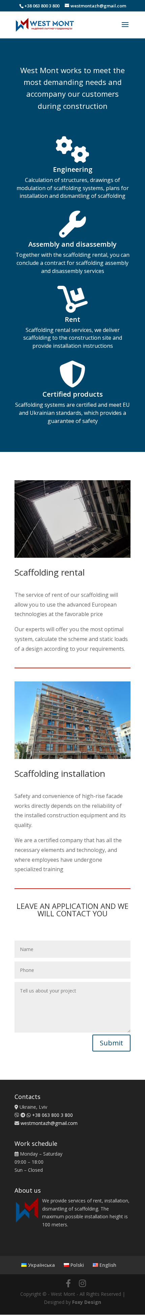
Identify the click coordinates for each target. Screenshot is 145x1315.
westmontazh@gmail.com (49, 1123)
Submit (111, 1042)
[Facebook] (68, 1283)
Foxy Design (86, 1302)
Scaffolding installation (59, 774)
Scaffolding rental (49, 573)
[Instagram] (82, 1283)
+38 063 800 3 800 (41, 6)
